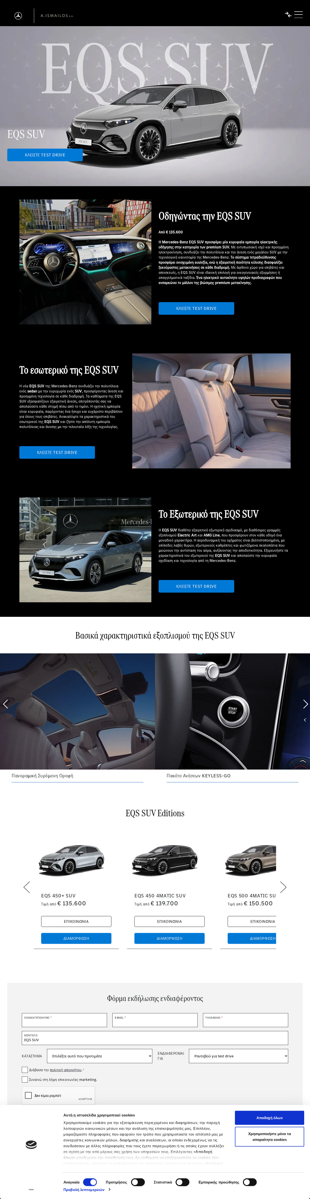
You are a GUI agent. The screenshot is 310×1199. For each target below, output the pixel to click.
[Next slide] (305, 703)
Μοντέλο (31, 1035)
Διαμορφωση (76, 938)
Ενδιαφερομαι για (171, 1056)
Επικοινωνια (76, 921)
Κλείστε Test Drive (45, 155)
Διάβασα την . (56, 1069)
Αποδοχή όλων (269, 1118)
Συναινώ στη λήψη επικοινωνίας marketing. (63, 1079)
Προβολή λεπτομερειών (83, 1189)
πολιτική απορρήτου (65, 1069)
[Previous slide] (5, 703)
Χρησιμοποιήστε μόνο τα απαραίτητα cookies (269, 1136)
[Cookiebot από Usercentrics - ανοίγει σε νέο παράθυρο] (31, 1189)
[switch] (138, 1182)
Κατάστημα (32, 1056)
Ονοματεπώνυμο (38, 1018)
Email (120, 1018)
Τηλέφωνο (214, 1018)
